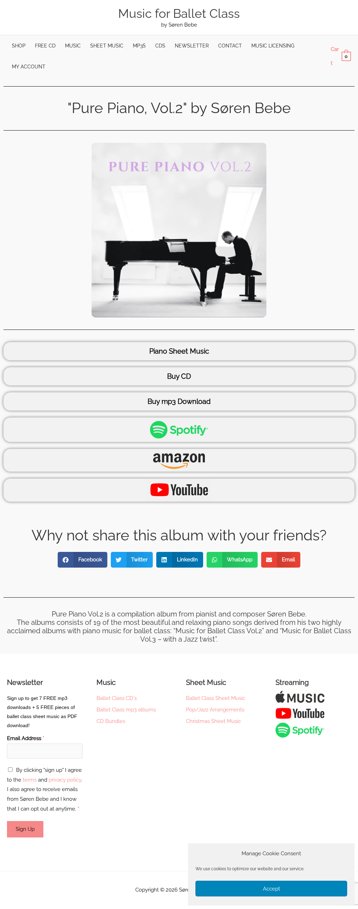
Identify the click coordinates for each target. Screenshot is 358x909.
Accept (271, 889)
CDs (160, 46)
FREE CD (45, 46)
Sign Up (25, 829)
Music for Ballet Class (179, 13)
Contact (230, 46)
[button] (82, 560)
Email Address (25, 738)
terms (30, 780)
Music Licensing (272, 46)
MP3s (139, 46)
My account (28, 66)
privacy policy (65, 780)
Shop (19, 46)
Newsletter (192, 46)
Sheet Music (106, 46)
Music (73, 46)
